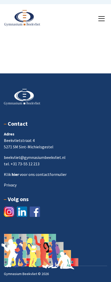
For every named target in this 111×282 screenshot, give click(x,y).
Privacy (10, 184)
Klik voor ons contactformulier (35, 174)
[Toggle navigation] (101, 18)
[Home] (22, 17)
